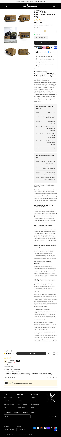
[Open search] (48, 353)
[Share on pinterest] (53, 378)
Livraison (41, 25)
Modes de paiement (9, 404)
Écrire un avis (31, 353)
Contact (19, 397)
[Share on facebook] (47, 378)
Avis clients (33, 400)
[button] (3, 6)
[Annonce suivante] (58, 1)
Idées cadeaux (21, 407)
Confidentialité (7, 400)
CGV (5, 407)
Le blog (32, 407)
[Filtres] (52, 353)
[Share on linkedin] (56, 378)
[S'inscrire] (28, 416)
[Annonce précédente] (3, 1)
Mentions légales (8, 397)
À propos (33, 397)
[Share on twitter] (50, 378)
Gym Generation (10, 434)
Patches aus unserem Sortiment (41, 275)
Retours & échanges (22, 404)
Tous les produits (35, 404)
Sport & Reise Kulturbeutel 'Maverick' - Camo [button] (20, 383)
